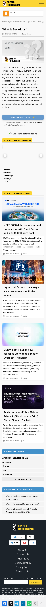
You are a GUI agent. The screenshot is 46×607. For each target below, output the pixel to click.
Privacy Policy (23, 567)
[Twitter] (30, 537)
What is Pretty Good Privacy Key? (22, 504)
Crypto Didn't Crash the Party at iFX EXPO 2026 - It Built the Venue (22, 291)
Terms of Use (23, 571)
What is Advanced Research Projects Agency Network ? (21, 510)
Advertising (23, 558)
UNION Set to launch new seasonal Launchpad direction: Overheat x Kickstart (21, 353)
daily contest (37, 123)
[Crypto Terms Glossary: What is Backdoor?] (23, 51)
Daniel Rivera (26, 34)
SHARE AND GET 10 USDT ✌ (23, 117)
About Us (23, 550)
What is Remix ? (22, 498)
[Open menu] (41, 3)
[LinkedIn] (32, 542)
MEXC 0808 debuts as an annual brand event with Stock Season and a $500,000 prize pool (22, 229)
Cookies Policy (23, 563)
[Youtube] (24, 542)
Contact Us (23, 554)
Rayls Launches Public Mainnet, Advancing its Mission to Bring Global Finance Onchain (22, 416)
